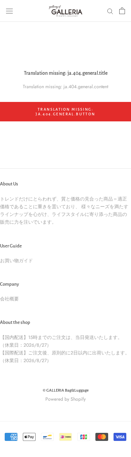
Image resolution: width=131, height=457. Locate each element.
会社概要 (9, 298)
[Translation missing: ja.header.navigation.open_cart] (122, 10)
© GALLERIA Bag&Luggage (66, 390)
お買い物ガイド (16, 260)
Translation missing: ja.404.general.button (65, 111)
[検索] (110, 11)
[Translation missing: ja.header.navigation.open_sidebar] (9, 10)
